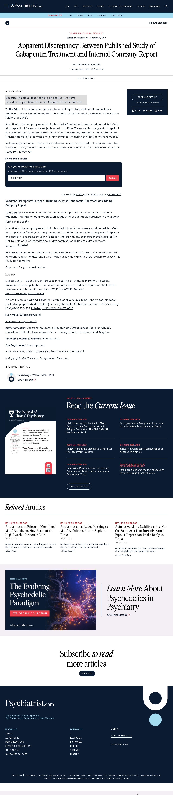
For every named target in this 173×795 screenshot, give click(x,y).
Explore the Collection (117, 615)
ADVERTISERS (12, 737)
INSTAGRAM (76, 742)
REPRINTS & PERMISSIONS (18, 746)
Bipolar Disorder (158, 23)
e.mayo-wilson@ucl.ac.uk (21, 321)
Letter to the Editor (77, 38)
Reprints (102, 15)
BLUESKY (74, 754)
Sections (117, 15)
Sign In (141, 6)
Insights (87, 6)
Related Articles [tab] (85, 78)
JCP (67, 6)
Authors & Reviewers (120, 6)
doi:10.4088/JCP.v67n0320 (57, 308)
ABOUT (9, 733)
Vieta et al (114, 194)
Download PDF (55, 15)
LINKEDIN (74, 746)
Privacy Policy (17, 775)
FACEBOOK (76, 737)
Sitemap (126, 778)
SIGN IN (115, 729)
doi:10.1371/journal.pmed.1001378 (24, 293)
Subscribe (154, 6)
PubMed (79, 289)
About (100, 6)
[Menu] (6, 6)
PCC (76, 6)
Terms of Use (30, 775)
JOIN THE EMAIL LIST (121, 735)
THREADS (75, 750)
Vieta (79, 194)
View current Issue (79, 486)
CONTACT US (12, 750)
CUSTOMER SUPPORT (16, 754)
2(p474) (23, 245)
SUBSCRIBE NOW (119, 744)
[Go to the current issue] (30, 473)
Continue (113, 178)
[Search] (165, 6)
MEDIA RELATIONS (14, 742)
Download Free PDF (147, 97)
